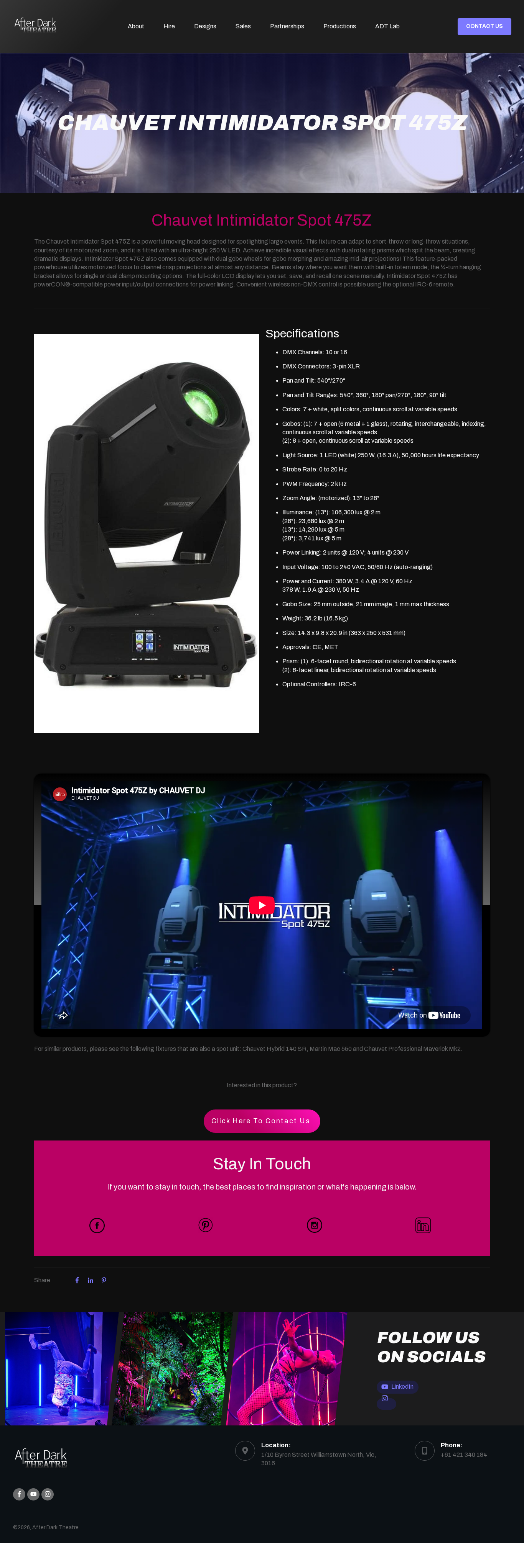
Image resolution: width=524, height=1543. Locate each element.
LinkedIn (402, 1386)
